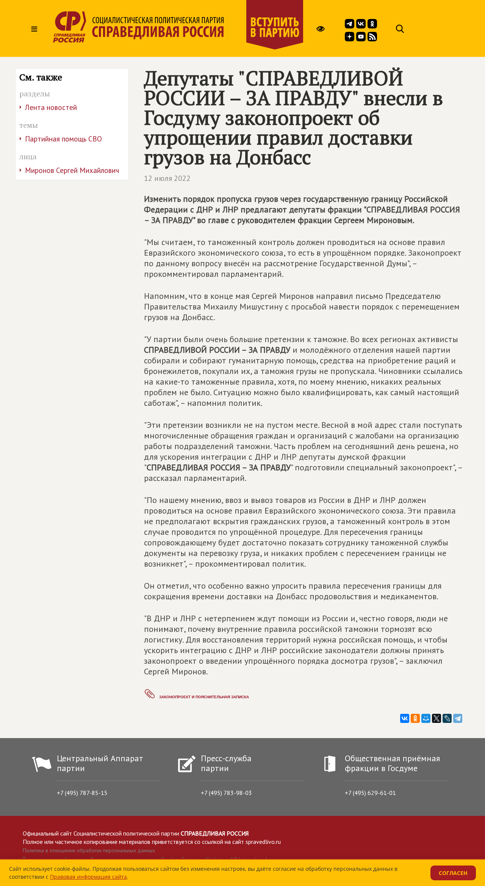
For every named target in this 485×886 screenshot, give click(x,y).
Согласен (453, 873)
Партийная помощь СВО (63, 138)
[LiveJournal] (447, 718)
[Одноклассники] (415, 718)
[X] (436, 718)
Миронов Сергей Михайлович (72, 170)
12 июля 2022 (167, 178)
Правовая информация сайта (88, 876)
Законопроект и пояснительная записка (204, 697)
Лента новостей (51, 107)
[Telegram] (457, 718)
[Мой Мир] (425, 718)
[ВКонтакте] (404, 718)
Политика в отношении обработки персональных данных (89, 850)
